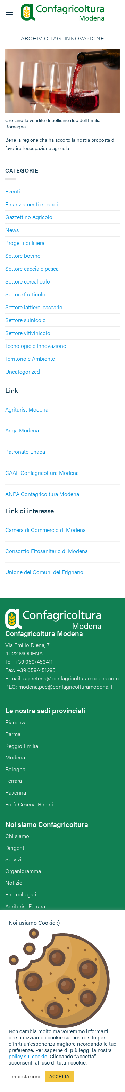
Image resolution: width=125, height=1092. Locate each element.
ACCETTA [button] (59, 1076)
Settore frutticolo (25, 294)
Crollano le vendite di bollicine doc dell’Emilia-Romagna (53, 123)
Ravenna (15, 792)
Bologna (15, 769)
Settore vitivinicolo (27, 333)
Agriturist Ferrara (25, 906)
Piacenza (16, 722)
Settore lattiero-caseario (33, 307)
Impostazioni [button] (25, 1076)
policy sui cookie (28, 1056)
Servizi (13, 859)
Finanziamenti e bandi (31, 204)
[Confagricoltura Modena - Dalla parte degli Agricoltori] (62, 12)
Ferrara (13, 780)
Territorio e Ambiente (30, 358)
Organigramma (23, 871)
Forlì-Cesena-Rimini (29, 804)
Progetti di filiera (24, 243)
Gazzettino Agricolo (28, 217)
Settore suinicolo (25, 320)
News (12, 230)
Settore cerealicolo (27, 281)
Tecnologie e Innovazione (35, 346)
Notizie (13, 882)
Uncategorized (22, 371)
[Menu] (9, 12)
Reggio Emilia (21, 746)
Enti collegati (20, 894)
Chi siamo (17, 836)
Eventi (12, 191)
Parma (12, 734)
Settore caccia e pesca (32, 268)
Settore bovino (23, 256)
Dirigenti (15, 848)
